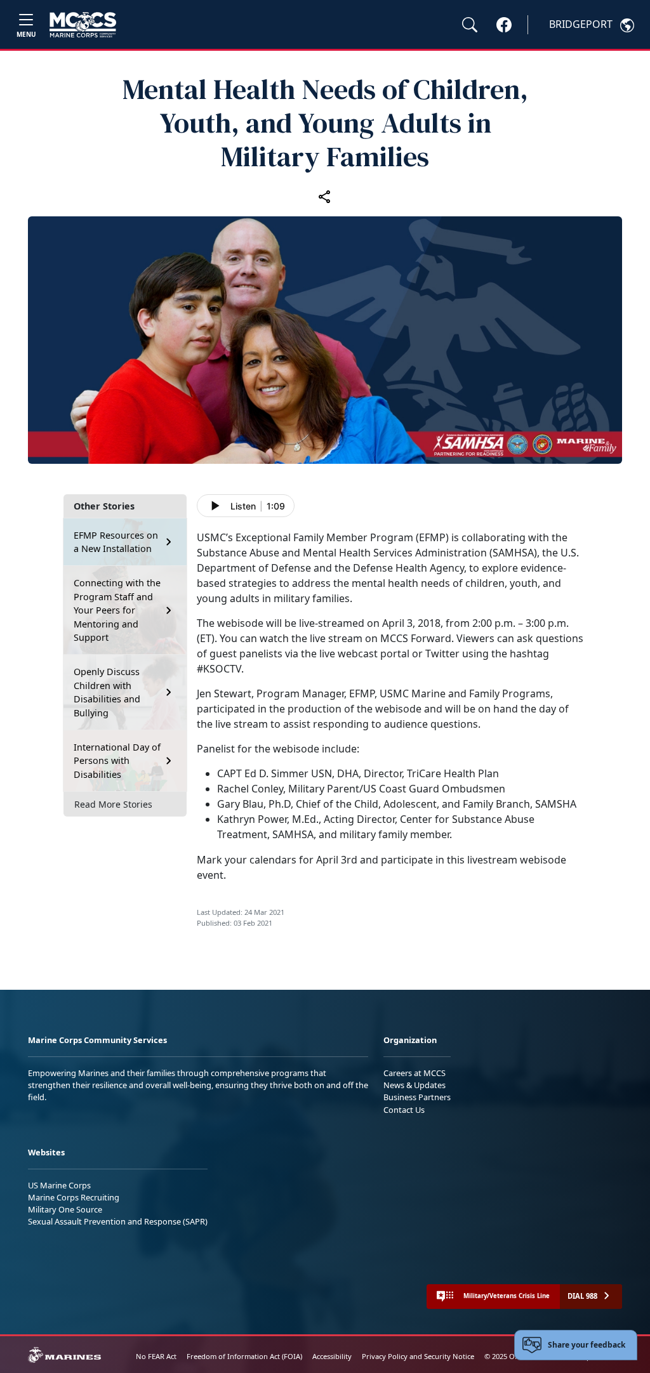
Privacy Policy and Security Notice (418, 1356)
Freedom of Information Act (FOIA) (244, 1356)
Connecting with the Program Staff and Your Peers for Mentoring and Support (117, 610)
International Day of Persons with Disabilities (117, 760)
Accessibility (332, 1356)
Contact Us (404, 1109)
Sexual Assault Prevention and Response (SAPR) (118, 1221)
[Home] (83, 25)
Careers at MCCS (414, 1073)
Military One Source (65, 1209)
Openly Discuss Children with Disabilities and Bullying (107, 692)
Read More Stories (113, 804)
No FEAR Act (156, 1356)
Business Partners (417, 1097)
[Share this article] (325, 196)
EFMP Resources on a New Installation (116, 542)
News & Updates (414, 1085)
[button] (504, 24)
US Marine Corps (59, 1185)
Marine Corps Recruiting (73, 1197)
